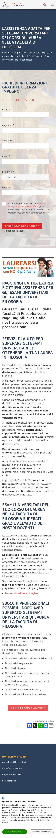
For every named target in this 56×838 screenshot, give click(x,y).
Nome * (6, 109)
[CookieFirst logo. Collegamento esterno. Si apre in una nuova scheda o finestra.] (3, 798)
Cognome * (8, 125)
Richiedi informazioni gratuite (28, 708)
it (3, 100)
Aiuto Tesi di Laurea (12, 768)
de (18, 100)
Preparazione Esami (11, 774)
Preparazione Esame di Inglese (21, 593)
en (11, 100)
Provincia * (8, 171)
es (25, 100)
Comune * (7, 187)
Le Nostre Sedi (9, 780)
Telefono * (7, 140)
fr (32, 100)
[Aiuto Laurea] (17, 4)
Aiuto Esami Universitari (14, 762)
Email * (6, 156)
